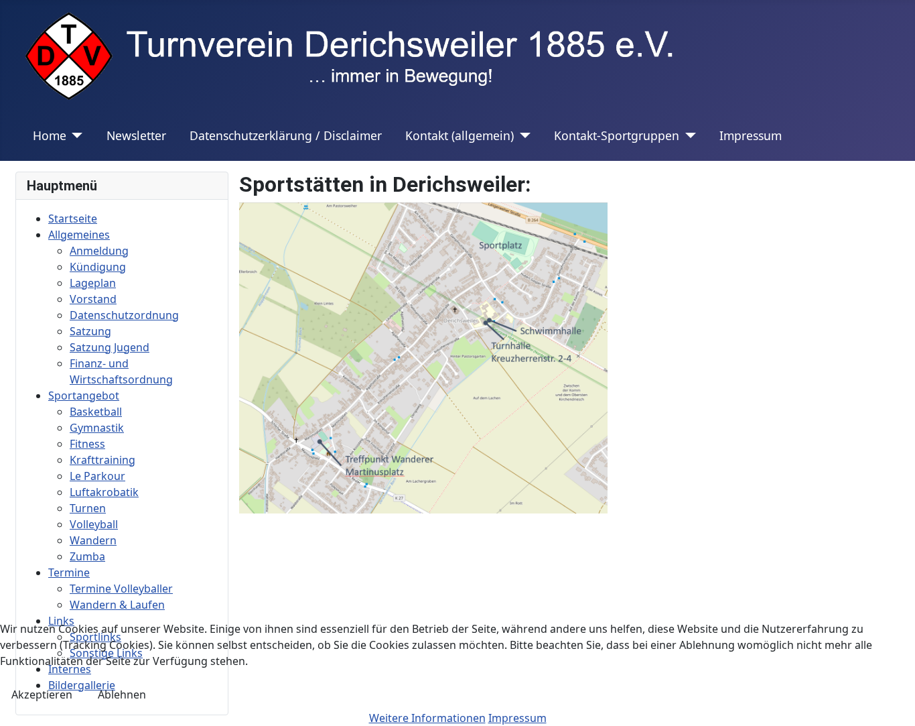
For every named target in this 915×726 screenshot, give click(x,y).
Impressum (750, 135)
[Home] (74, 135)
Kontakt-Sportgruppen (616, 135)
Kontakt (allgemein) (459, 135)
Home (49, 135)
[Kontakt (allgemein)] (522, 135)
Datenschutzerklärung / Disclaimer (286, 135)
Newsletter (136, 135)
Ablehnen (122, 694)
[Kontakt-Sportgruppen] (687, 135)
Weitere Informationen (427, 718)
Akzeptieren (41, 694)
